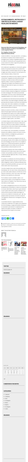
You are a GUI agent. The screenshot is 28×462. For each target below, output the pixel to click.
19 (11, 372)
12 (11, 371)
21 (16, 372)
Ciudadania (7, 396)
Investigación (7, 400)
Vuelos (6, 408)
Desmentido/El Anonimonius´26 (5, 249)
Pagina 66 (13, 230)
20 (14, 372)
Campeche (7, 394)
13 (14, 371)
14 (16, 371)
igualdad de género (7, 223)
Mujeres (24, 16)
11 (8, 371)
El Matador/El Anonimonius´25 (11, 249)
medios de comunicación (16, 223)
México (6, 402)
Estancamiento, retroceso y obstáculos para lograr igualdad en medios (13, 21)
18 (8, 372)
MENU (14, 11)
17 (5, 372)
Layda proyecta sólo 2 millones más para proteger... (24, 251)
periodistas (23, 223)
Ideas (6, 398)
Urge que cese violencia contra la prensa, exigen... (17, 251)
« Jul (4, 378)
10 (5, 371)
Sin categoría (7, 406)
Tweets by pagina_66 (8, 269)
